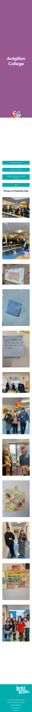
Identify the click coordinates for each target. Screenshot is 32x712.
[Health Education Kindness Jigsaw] (16, 498)
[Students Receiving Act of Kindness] (16, 240)
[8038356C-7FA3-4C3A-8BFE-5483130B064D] (16, 623)
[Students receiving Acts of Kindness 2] (16, 207)
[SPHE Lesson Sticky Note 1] (16, 349)
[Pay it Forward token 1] (16, 457)
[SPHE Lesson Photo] (16, 382)
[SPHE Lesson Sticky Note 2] (16, 307)
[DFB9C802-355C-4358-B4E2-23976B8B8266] (16, 540)
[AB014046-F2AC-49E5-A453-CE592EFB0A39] (16, 581)
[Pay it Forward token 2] (16, 415)
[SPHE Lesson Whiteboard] (16, 274)
